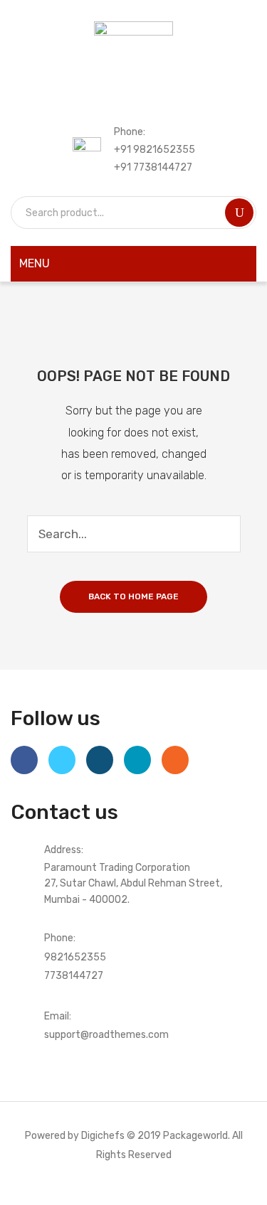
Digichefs (103, 1135)
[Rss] (175, 760)
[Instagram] (99, 760)
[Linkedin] (137, 760)
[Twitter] (61, 760)
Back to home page (133, 596)
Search (239, 212)
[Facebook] (24, 760)
